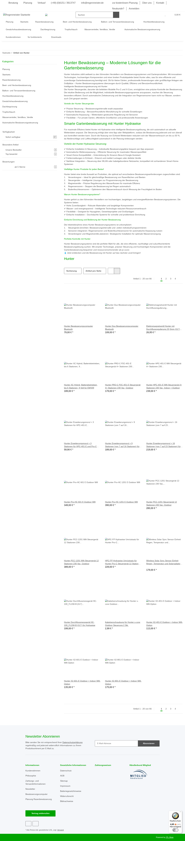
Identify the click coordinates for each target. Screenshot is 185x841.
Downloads (56, 37)
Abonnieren (149, 743)
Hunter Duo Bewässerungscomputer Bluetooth (121, 327)
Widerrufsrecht (67, 796)
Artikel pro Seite (93, 271)
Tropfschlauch (8, 112)
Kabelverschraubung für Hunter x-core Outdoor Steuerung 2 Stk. (122, 623)
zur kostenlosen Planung (125, 3)
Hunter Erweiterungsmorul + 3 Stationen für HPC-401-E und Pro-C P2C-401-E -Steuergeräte (80, 445)
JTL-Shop (169, 837)
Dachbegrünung (9, 106)
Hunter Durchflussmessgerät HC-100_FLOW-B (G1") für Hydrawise (79, 623)
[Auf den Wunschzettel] (95, 293)
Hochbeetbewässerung (12, 96)
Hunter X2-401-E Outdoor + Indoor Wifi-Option (164, 623)
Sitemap (64, 781)
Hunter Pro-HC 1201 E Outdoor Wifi (121, 502)
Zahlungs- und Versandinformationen (35, 782)
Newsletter (30, 789)
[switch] (175, 830)
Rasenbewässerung (11, 80)
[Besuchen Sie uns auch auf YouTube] (35, 823)
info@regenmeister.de (92, 3)
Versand (60, 830)
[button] (159, 14)
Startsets (6, 74)
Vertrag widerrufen (41, 813)
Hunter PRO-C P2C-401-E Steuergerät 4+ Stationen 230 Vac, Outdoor (122, 386)
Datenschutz (66, 770)
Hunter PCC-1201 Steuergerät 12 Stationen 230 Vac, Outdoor (161, 503)
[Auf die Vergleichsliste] (88, 293)
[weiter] (180, 278)
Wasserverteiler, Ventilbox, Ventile (17, 117)
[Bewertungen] (150, 567)
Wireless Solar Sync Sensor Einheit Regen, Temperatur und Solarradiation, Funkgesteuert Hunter (164, 562)
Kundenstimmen (13, 37)
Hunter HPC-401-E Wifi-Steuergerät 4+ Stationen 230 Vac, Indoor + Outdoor (164, 386)
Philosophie (30, 776)
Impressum (65, 786)
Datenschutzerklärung (72, 742)
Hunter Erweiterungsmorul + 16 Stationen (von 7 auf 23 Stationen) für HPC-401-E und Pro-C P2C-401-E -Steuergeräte (163, 445)
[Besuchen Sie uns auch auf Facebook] (28, 823)
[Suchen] (116, 15)
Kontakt (160, 3)
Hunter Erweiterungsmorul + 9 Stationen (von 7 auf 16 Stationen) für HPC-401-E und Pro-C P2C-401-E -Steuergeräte (122, 445)
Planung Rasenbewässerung (38, 799)
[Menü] (180, 812)
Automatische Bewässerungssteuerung (20, 122)
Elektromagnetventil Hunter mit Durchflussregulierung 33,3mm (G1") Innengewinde (163, 328)
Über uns (147, 3)
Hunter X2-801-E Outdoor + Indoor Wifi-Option (123, 682)
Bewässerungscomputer (36, 794)
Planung (27, 3)
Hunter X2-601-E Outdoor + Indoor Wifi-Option (82, 682)
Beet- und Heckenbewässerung (16, 85)
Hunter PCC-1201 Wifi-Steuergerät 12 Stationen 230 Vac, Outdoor (81, 562)
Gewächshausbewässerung (15, 101)
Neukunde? (118, 8)
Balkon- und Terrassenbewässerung (18, 90)
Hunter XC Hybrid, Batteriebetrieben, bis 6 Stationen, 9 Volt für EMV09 (81, 386)
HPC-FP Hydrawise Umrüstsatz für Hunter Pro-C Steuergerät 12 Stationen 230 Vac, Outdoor (123, 562)
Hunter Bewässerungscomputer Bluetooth (78, 327)
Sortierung (71, 271)
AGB (62, 776)
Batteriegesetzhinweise (70, 791)
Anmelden (134, 8)
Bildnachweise (66, 801)
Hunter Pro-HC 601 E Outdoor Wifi (80, 502)
